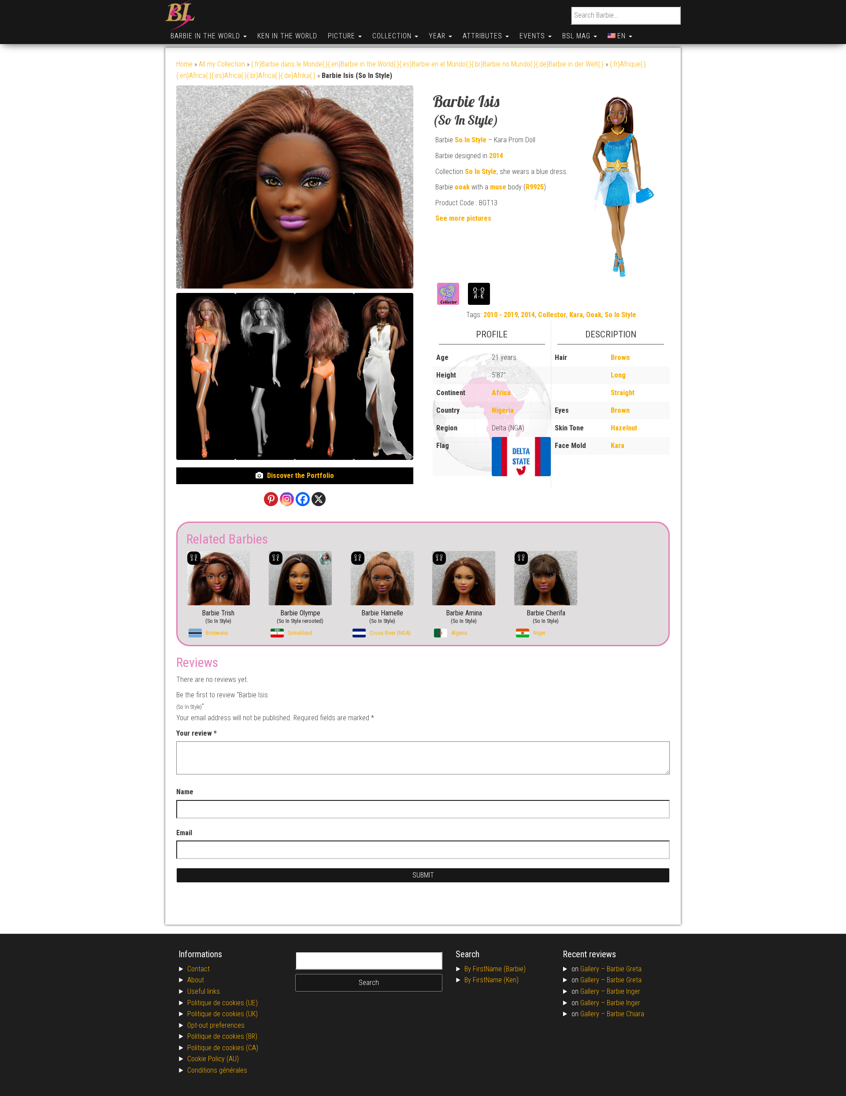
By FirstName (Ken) (491, 980)
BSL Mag (577, 36)
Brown (620, 357)
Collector (552, 315)
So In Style (470, 140)
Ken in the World (287, 36)
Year (438, 36)
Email (184, 833)
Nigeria (503, 410)
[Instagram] (287, 499)
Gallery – (593, 969)
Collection (393, 36)
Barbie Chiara (625, 1014)
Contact (198, 969)
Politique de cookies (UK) (222, 1014)
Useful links (203, 991)
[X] (319, 499)
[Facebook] (303, 499)
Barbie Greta (624, 969)
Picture (342, 36)
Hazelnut (624, 428)
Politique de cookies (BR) (222, 1036)
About (195, 980)
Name (184, 792)
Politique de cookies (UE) (222, 1003)
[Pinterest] (271, 499)
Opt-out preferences (216, 1025)
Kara (576, 315)
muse (498, 187)
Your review (196, 733)
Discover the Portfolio (300, 475)
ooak (462, 187)
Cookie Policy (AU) (213, 1059)
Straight (622, 393)
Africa (501, 393)
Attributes (484, 36)
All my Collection (222, 64)
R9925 (535, 187)
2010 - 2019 (500, 315)
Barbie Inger (623, 991)
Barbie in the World (206, 36)
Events (533, 36)
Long (618, 375)
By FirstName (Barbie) (495, 969)
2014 (496, 156)
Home (184, 64)
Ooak (593, 315)
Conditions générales (217, 1070)
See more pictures (463, 218)
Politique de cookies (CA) (222, 1048)
